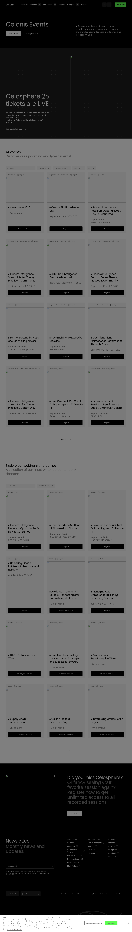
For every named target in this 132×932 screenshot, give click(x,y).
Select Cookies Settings (94, 923)
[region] (66, 923)
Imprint (19, 930)
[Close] (128, 923)
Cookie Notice (12, 930)
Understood (111, 923)
